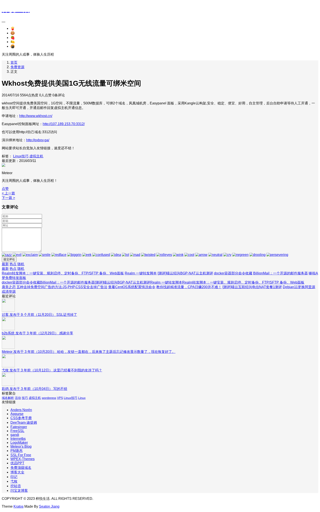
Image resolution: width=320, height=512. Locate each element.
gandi (14, 435)
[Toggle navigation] (3, 22)
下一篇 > (8, 198)
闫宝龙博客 (19, 490)
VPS (60, 398)
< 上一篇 (8, 193)
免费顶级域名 (20, 467)
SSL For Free (20, 455)
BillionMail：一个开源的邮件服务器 (280, 273)
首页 (13, 62)
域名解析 (8, 398)
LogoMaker (19, 442)
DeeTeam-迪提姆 (23, 422)
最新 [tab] (5, 264)
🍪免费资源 (19, 33)
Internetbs (18, 439)
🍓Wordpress (21, 37)
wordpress (49, 398)
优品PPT (17, 463)
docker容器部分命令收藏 (233, 273)
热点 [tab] (13, 264)
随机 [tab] (20, 264)
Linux (82, 398)
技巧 (25, 398)
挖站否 (15, 486)
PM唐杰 (16, 450)
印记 (13, 477)
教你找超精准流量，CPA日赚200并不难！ (189, 287)
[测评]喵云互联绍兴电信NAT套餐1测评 (252, 287)
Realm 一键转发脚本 (141, 273)
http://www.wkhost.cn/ (35, 116)
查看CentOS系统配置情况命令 (131, 287)
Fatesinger (18, 427)
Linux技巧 (21, 156)
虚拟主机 (36, 156)
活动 (18, 398)
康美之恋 (9, 287)
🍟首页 (16, 28)
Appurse (17, 414)
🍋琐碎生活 (19, 42)
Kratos (18, 506)
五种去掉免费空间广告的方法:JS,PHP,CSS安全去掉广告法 (62, 287)
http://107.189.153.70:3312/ (64, 124)
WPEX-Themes (22, 459)
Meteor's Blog (21, 446)
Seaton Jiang (49, 506)
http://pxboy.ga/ (37, 140)
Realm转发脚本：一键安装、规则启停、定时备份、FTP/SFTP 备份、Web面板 (63, 273)
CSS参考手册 (21, 418)
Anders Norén (21, 410)
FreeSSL (17, 431)
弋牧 (13, 481)
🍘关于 (16, 46)
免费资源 (17, 67)
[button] (5, 189)
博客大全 (17, 472)
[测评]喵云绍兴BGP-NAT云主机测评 (185, 273)
